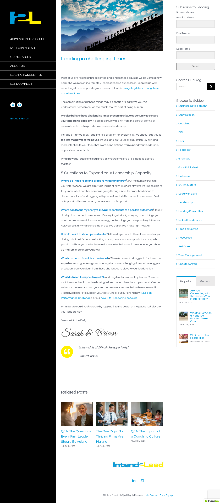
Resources (185, 237)
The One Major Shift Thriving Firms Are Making (111, 436)
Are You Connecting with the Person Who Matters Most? (200, 294)
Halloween (184, 176)
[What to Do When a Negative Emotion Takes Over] (183, 314)
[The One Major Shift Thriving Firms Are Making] (112, 403)
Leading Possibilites (190, 211)
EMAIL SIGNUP (19, 118)
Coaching (184, 123)
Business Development (192, 105)
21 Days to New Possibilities (199, 336)
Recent (205, 281)
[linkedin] (134, 480)
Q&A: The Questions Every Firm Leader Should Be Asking (76, 436)
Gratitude (184, 158)
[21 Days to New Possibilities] (183, 336)
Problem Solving (188, 229)
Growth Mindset (188, 167)
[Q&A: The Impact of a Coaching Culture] (147, 403)
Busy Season (186, 114)
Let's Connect (151, 495)
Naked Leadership (190, 220)
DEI (180, 132)
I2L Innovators (187, 185)
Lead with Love (187, 193)
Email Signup (166, 495)
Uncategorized (187, 264)
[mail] (142, 480)
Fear (181, 141)
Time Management (190, 255)
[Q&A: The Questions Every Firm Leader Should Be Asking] (77, 403)
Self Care (184, 246)
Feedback (184, 149)
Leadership (185, 202)
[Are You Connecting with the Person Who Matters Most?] (183, 291)
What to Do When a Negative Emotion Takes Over (201, 317)
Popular (186, 281)
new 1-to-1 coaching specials (119, 298)
